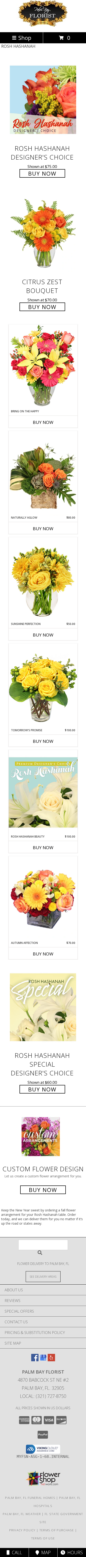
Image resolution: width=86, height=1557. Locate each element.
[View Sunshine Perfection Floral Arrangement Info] (43, 579)
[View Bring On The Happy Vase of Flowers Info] (43, 367)
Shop (24, 37)
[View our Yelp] (51, 1359)
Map (45, 1552)
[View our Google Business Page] (43, 1359)
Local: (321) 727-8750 (43, 1396)
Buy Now (42, 173)
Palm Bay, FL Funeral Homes (30, 1498)
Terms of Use (43, 1538)
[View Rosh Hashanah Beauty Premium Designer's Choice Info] (43, 792)
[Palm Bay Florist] (43, 25)
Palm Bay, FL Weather (22, 1514)
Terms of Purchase (56, 1530)
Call (16, 1552)
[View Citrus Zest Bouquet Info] (43, 233)
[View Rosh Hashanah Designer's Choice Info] (43, 100)
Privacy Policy (22, 1530)
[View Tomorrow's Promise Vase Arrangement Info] (43, 686)
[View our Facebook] (35, 1359)
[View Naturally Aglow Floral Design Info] (43, 473)
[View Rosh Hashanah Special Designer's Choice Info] (43, 1007)
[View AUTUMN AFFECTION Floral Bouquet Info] (43, 898)
